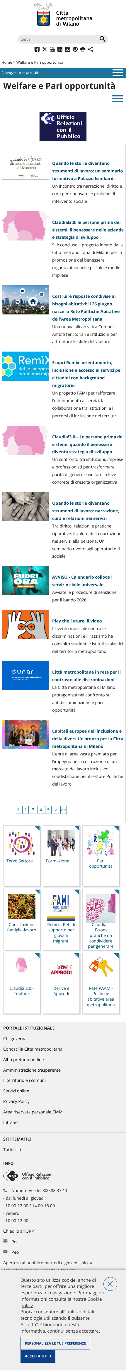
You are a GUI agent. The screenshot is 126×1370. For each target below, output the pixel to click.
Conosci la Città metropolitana (32, 1049)
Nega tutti (110, 1284)
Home (6, 62)
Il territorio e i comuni (24, 1080)
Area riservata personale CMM (33, 1112)
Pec (14, 1242)
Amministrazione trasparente (32, 1070)
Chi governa (15, 1039)
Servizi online (16, 1091)
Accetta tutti (38, 1356)
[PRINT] (82, 50)
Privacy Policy (16, 1101)
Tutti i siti (12, 1150)
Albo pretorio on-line (23, 1060)
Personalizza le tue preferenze (55, 1343)
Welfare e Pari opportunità (39, 62)
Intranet (11, 1122)
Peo (15, 1252)
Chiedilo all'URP (19, 1231)
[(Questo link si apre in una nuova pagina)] (37, 50)
